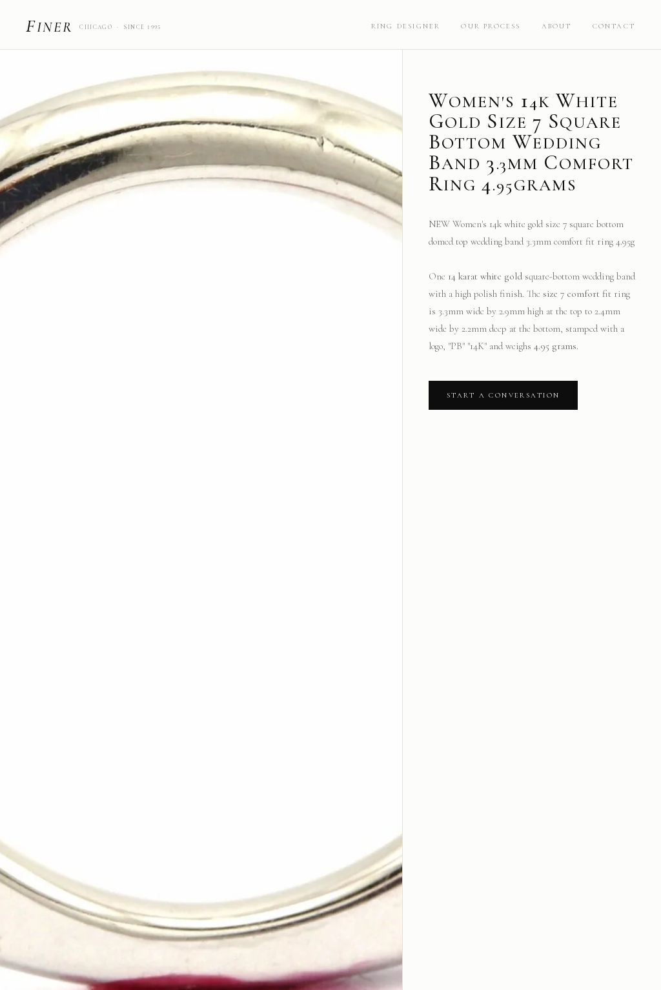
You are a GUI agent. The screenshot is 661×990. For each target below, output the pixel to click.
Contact (614, 26)
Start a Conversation (503, 395)
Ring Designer (406, 26)
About (557, 26)
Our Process (490, 26)
